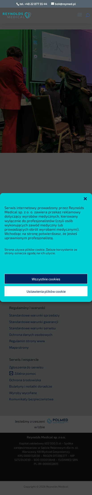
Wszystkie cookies (46, 279)
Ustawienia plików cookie (46, 291)
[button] (85, 198)
